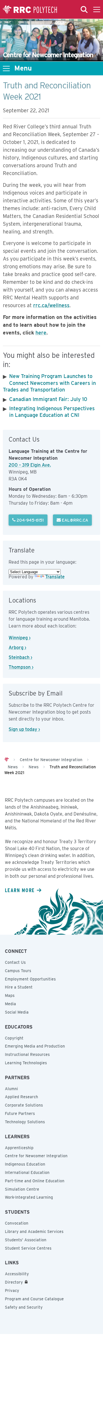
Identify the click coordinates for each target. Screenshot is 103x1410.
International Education (27, 1172)
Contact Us (15, 962)
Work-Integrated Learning (29, 1197)
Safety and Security (24, 1307)
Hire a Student (19, 987)
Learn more (20, 890)
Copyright (14, 1038)
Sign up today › (24, 729)
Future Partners (20, 1113)
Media (10, 1004)
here (40, 333)
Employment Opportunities (30, 979)
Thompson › (21, 667)
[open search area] (84, 9)
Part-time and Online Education (34, 1181)
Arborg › (17, 647)
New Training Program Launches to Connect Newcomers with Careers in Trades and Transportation (49, 383)
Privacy (12, 1290)
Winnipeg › (20, 638)
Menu (23, 68)
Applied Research (21, 1096)
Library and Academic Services (34, 1231)
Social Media (17, 1012)
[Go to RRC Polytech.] (6, 759)
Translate (55, 576)
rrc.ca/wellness (51, 305)
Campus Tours (18, 970)
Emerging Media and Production (35, 1046)
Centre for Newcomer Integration (36, 1156)
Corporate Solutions (24, 1105)
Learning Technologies (26, 1063)
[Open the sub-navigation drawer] (6, 68)
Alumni (11, 1088)
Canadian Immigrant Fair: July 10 (48, 399)
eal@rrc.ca (74, 520)
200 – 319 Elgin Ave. (30, 465)
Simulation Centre (22, 1189)
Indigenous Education (25, 1164)
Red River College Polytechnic (30, 9)
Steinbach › (20, 657)
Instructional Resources (27, 1054)
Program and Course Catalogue (34, 1299)
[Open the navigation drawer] (96, 9)
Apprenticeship (19, 1147)
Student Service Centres (28, 1248)
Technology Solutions (25, 1122)
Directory (14, 1282)
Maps (10, 995)
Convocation (16, 1223)
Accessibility (17, 1274)
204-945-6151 (29, 520)
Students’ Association (25, 1240)
